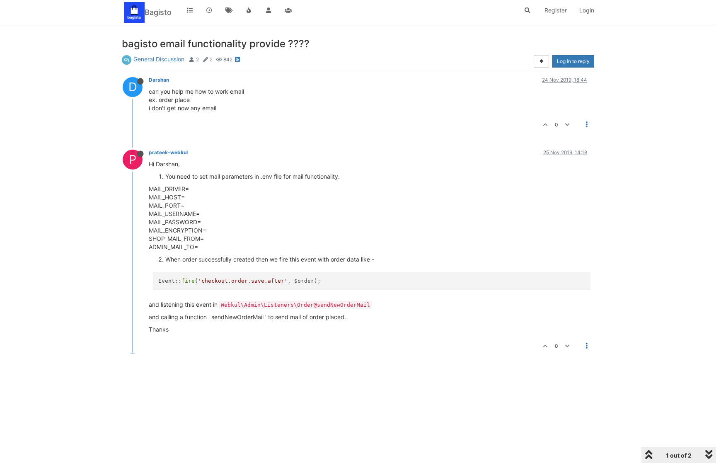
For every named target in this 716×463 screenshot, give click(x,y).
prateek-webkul (168, 152)
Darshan (159, 80)
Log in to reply (573, 61)
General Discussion (158, 59)
